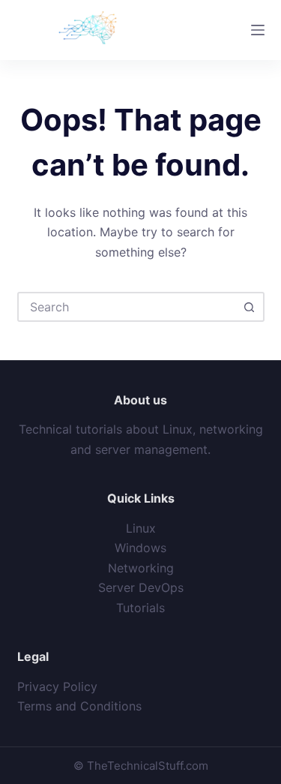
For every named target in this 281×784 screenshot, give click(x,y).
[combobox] (127, 307)
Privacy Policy (57, 686)
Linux (141, 528)
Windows (140, 547)
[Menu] (258, 30)
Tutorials (140, 607)
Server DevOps (141, 587)
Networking (141, 567)
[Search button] (249, 306)
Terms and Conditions (79, 705)
